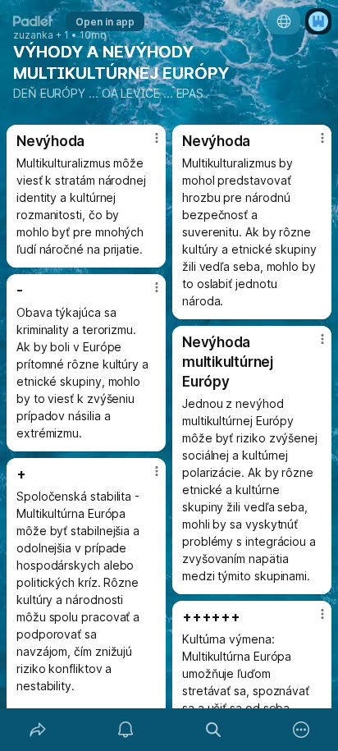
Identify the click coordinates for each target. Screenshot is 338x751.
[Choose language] (283, 21)
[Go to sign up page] (318, 21)
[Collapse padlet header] (205, 52)
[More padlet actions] (301, 729)
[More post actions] (146, 144)
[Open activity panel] (125, 729)
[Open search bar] (213, 730)
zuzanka (33, 35)
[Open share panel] (37, 729)
